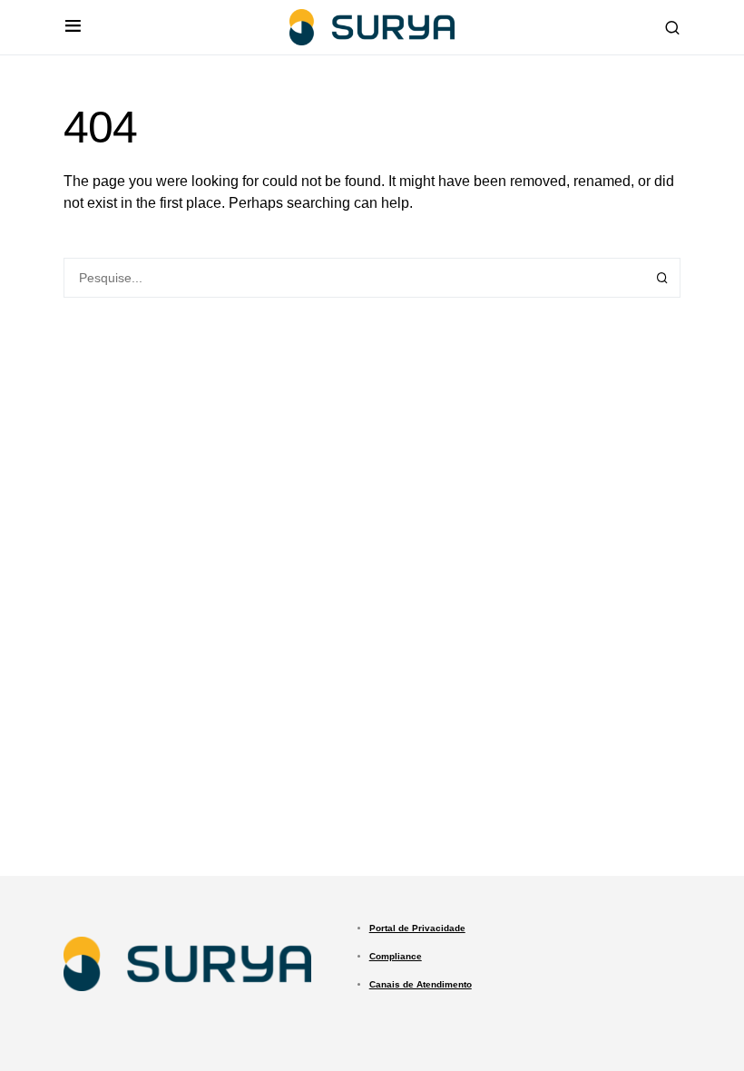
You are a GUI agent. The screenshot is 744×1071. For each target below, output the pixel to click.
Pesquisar (662, 278)
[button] (73, 27)
